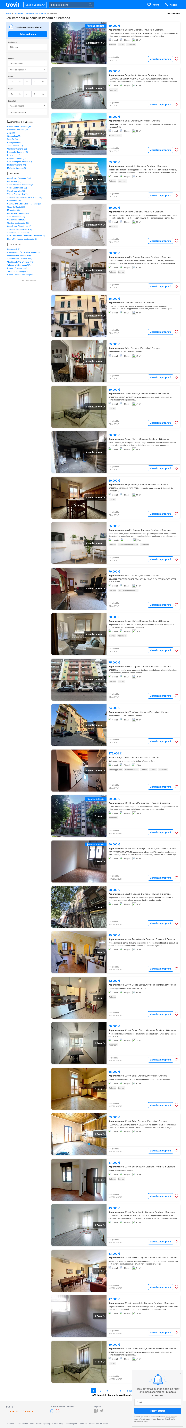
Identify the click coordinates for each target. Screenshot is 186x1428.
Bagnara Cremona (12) (16, 158)
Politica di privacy (43, 1423)
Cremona (52, 13)
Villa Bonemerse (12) (16, 216)
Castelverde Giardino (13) (18, 213)
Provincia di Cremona (36, 13)
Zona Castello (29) (15, 145)
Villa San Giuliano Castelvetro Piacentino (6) (26, 235)
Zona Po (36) (12, 139)
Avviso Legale (71, 1423)
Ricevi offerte (157, 1410)
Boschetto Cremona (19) (17, 152)
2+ (27, 81)
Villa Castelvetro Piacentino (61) (20, 184)
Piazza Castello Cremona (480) (20, 274)
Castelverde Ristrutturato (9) (19, 226)
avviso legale (170, 1417)
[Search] (90, 5)
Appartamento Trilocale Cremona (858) (23, 252)
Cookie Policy (57, 1423)
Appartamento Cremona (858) (19, 258)
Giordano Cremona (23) (17, 148)
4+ (43, 81)
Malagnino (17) (13, 210)
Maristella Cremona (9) (16, 168)
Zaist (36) (11, 132)
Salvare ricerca (27, 34)
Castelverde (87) (14, 181)
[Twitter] (101, 1411)
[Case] (52, 1411)
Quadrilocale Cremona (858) (19, 255)
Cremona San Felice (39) (17, 129)
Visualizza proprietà (160, 59)
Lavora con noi (22, 1423)
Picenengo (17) (13, 155)
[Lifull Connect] (19, 1412)
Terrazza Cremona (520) (17, 271)
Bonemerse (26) (14, 200)
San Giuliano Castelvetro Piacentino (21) (24, 203)
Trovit (8, 13)
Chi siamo (10, 1423)
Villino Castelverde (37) (17, 187)
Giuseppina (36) (13, 136)
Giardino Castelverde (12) (18, 222)
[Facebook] (96, 1411)
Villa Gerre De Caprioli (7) (18, 232)
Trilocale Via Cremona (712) (19, 265)
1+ (20, 81)
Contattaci (83, 1423)
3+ (35, 81)
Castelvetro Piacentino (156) (19, 178)
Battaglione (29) (13, 142)
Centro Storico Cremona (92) (19, 126)
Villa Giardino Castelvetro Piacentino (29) (24, 197)
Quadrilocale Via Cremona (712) (20, 261)
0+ (12, 81)
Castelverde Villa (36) (16, 190)
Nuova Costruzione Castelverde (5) (22, 238)
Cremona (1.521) (14, 249)
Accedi (173, 4)
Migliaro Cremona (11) (16, 164)
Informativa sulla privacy (147, 1419)
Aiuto (32, 1423)
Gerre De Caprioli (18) (16, 206)
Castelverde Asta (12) (16, 219)
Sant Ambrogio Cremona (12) (19, 161)
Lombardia (18, 13)
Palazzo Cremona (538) (17, 268)
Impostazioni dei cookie (98, 1423)
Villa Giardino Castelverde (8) (19, 229)
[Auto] (57, 1411)
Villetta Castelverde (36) (17, 194)
